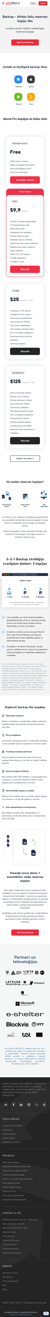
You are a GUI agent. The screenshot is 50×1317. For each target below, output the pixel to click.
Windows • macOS (16, 1224)
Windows (19, 86)
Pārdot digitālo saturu (12, 1187)
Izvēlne (3, 3)
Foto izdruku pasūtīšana (13, 1195)
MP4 (25, 1228)
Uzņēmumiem (9, 1138)
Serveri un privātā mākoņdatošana (18, 1179)
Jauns (43, 3)
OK (46, 1313)
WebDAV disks (9, 1232)
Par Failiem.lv (8, 1277)
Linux (31, 104)
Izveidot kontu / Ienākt (12, 1126)
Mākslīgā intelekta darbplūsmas (17, 1166)
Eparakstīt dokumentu (12, 1253)
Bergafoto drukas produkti (14, 1199)
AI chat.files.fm (9, 1244)
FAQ (4, 1285)
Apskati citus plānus (24, 459)
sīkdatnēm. (28, 1315)
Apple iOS (32, 1220)
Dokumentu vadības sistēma (15, 1170)
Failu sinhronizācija (11, 1162)
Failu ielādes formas (11, 1183)
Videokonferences (11, 1248)
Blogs (5, 1289)
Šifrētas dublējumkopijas (14, 1175)
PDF (19, 1228)
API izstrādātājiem (11, 1281)
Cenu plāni (7, 1130)
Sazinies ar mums (10, 1273)
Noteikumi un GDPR (11, 1142)
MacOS (31, 86)
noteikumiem (15, 1315)
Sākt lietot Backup (25, 42)
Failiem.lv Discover (11, 1240)
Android (18, 104)
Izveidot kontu (25, 179)
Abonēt (25, 269)
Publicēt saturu (9, 1191)
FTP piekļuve (8, 1236)
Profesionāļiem (9, 1134)
